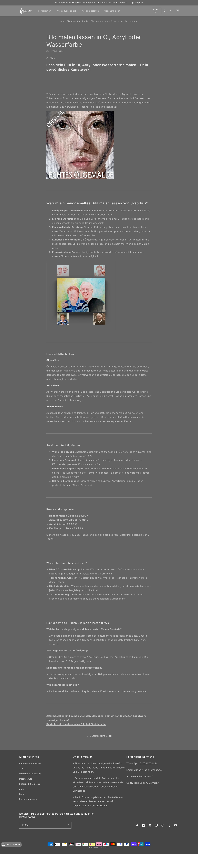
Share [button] (53, 58)
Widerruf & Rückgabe (30, 773)
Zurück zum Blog (101, 735)
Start (62, 21)
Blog (21, 794)
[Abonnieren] (68, 825)
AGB (21, 768)
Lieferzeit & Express (29, 784)
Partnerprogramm (28, 799)
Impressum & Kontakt (30, 763)
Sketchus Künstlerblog (78, 21)
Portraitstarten (156, 11)
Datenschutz (25, 779)
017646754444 (149, 763)
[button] (45, 11)
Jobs (21, 789)
